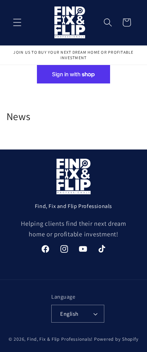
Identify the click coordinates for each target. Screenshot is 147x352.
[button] (17, 22)
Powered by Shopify (116, 339)
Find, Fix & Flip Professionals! (60, 339)
